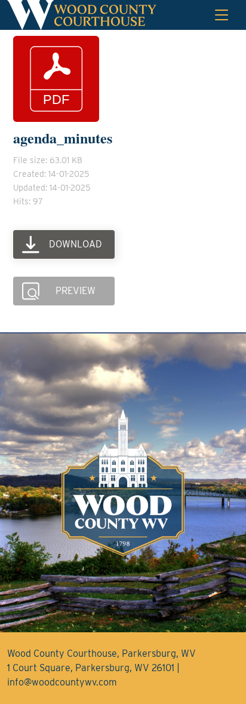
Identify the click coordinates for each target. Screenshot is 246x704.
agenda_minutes (62, 137)
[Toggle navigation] (221, 14)
